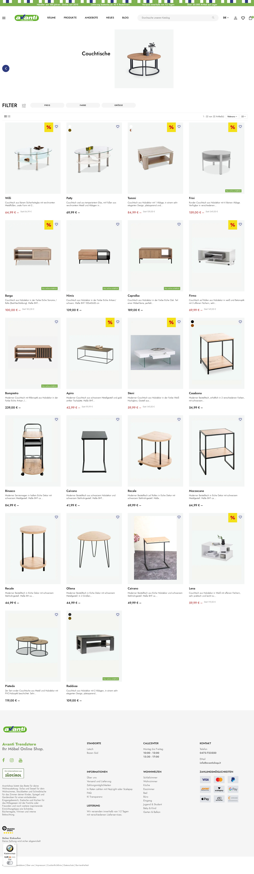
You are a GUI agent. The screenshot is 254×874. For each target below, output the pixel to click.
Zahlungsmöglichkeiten (99, 785)
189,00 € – (135, 310)
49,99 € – (134, 603)
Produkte (70, 17)
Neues (110, 17)
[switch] (10, 863)
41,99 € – (73, 505)
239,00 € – (13, 407)
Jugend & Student (152, 804)
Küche (146, 785)
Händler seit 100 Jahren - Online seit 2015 (57, 4)
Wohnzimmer (150, 781)
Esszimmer (148, 789)
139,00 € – (74, 310)
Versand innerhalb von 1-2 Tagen (158, 4)
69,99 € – (73, 212)
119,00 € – (12, 700)
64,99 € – (12, 212)
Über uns (92, 777)
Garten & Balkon (151, 812)
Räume (51, 17)
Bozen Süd (92, 753)
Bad (145, 793)
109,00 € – (74, 700)
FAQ (89, 793)
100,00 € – (13, 310)
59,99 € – (134, 407)
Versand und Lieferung (99, 781)
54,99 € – (196, 407)
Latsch (90, 749)
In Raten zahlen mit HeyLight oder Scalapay (109, 789)
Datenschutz (68, 865)
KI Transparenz (94, 796)
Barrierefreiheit (82, 865)
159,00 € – (196, 212)
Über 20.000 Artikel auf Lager (202, 4)
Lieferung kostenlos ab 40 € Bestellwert (110, 4)
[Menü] (15, 845)
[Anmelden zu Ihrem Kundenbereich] (235, 18)
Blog (125, 17)
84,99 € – (135, 212)
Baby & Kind (149, 808)
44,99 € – (12, 603)
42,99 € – (73, 407)
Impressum (40, 865)
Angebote (91, 17)
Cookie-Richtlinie (54, 865)
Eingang (147, 800)
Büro (145, 796)
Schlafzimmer (150, 777)
